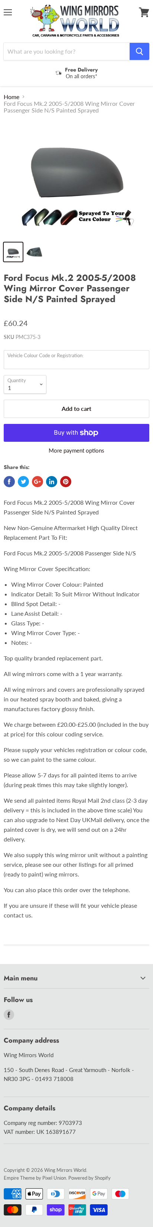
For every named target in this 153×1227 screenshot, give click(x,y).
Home (11, 96)
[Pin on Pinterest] (65, 481)
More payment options (76, 450)
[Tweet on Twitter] (23, 481)
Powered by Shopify (89, 1178)
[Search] (139, 51)
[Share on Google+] (37, 481)
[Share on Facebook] (9, 481)
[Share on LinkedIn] (51, 481)
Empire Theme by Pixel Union (35, 1178)
